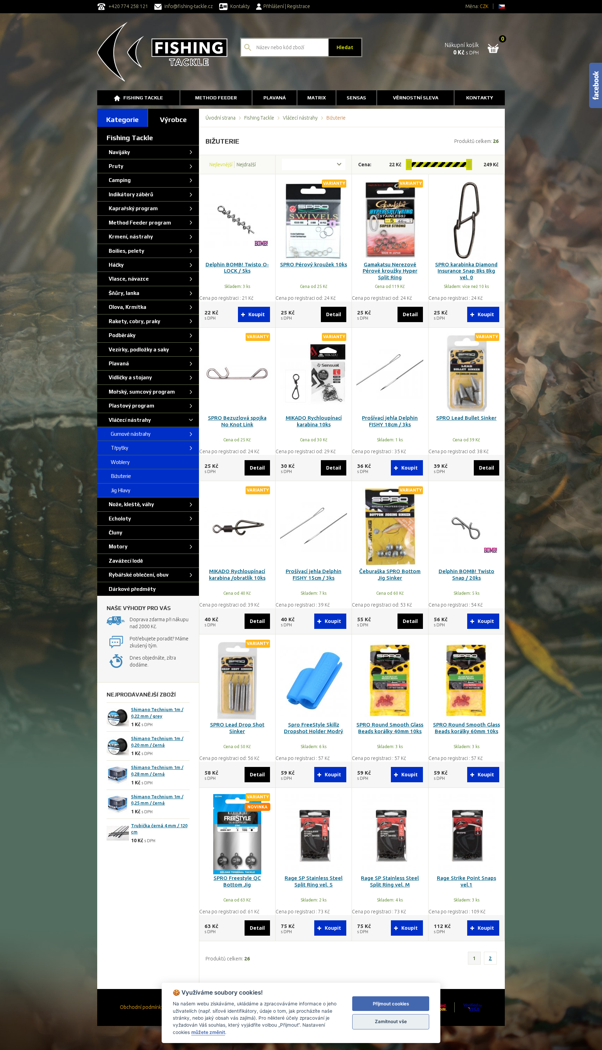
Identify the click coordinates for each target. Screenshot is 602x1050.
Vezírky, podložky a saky (138, 349)
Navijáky (118, 152)
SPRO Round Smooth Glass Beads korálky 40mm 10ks (389, 728)
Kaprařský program (132, 208)
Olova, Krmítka (126, 307)
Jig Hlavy (118, 490)
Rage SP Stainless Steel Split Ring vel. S (313, 881)
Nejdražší (246, 164)
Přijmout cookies (391, 1003)
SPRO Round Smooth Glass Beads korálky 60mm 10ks (466, 728)
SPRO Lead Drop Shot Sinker (237, 728)
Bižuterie (119, 476)
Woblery (118, 462)
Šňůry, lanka (123, 293)
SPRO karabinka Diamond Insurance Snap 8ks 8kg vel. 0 (466, 271)
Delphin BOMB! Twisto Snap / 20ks (466, 574)
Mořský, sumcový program (141, 392)
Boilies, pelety (125, 251)
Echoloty (119, 519)
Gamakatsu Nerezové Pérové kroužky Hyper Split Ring (390, 271)
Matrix (316, 97)
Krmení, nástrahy (130, 236)
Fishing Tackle (143, 97)
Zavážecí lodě (125, 561)
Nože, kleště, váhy (130, 504)
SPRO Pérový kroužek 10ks (313, 264)
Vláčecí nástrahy (300, 118)
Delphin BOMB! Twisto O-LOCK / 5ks (237, 267)
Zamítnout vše (391, 1021)
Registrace (298, 6)
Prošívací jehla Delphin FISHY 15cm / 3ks (313, 574)
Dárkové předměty (131, 589)
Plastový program (130, 406)
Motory (117, 546)
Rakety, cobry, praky (133, 321)
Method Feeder (216, 97)
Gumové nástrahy (128, 434)
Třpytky (117, 448)
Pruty (115, 166)
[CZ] (502, 6)
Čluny (114, 532)
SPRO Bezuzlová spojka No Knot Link (237, 421)
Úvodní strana (221, 118)
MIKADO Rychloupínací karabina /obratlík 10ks (237, 574)
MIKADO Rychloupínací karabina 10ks (314, 421)
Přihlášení (273, 6)
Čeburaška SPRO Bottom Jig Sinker (389, 574)
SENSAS (356, 97)
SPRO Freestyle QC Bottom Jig (237, 881)
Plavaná (274, 97)
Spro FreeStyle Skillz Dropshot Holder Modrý (313, 728)
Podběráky (121, 335)
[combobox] (313, 164)
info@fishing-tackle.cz (188, 6)
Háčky (115, 265)
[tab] (122, 118)
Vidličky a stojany (129, 377)
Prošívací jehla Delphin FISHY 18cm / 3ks (390, 421)
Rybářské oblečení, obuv (138, 575)
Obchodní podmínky (142, 1007)
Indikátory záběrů (130, 194)
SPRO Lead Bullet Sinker (466, 418)
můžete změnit (208, 1032)
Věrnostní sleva (415, 97)
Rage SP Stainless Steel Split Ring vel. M (390, 881)
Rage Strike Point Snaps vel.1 (466, 881)
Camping (119, 180)
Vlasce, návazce (128, 279)
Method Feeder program (139, 223)
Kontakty (239, 6)
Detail (333, 314)
